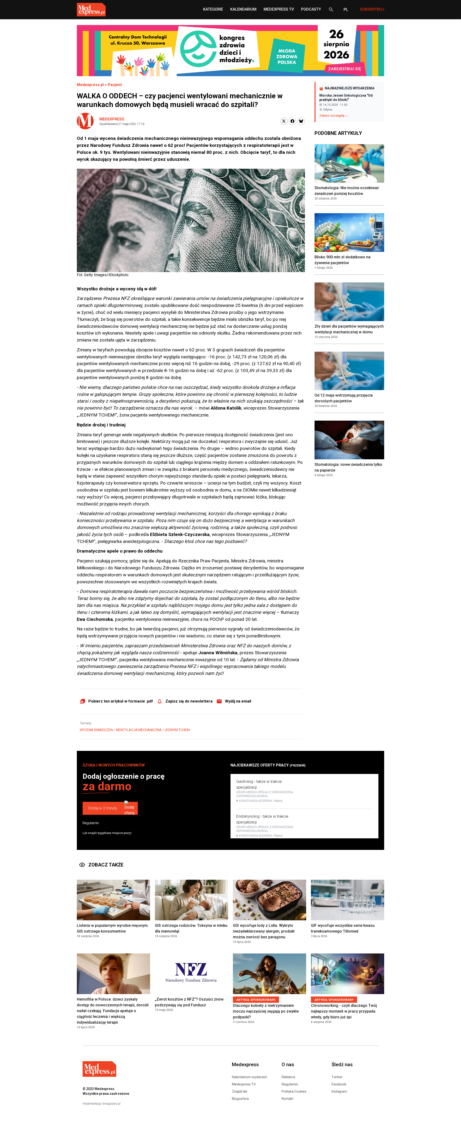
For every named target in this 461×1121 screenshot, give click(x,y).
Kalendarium (243, 9)
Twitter (337, 1077)
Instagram (339, 1091)
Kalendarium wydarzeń (249, 1077)
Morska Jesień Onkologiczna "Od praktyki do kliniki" (346, 97)
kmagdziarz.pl (112, 1103)
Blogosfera (240, 1099)
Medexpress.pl (90, 84)
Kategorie (213, 9)
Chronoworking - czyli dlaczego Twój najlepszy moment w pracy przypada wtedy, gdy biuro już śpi (344, 1011)
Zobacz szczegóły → (333, 115)
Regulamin (91, 823)
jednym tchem (177, 730)
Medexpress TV (244, 1084)
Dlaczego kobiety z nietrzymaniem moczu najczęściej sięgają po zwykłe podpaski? (266, 1011)
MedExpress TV (279, 9)
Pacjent (115, 84)
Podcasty (311, 9)
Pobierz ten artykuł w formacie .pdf (120, 701)
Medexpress (111, 119)
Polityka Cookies (294, 1091)
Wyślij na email (238, 701)
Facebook (339, 1084)
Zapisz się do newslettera (188, 701)
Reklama (288, 1077)
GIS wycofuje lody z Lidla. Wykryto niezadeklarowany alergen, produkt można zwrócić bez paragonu (264, 931)
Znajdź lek (239, 1091)
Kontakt (287, 1099)
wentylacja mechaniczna (139, 730)
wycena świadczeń (96, 730)
